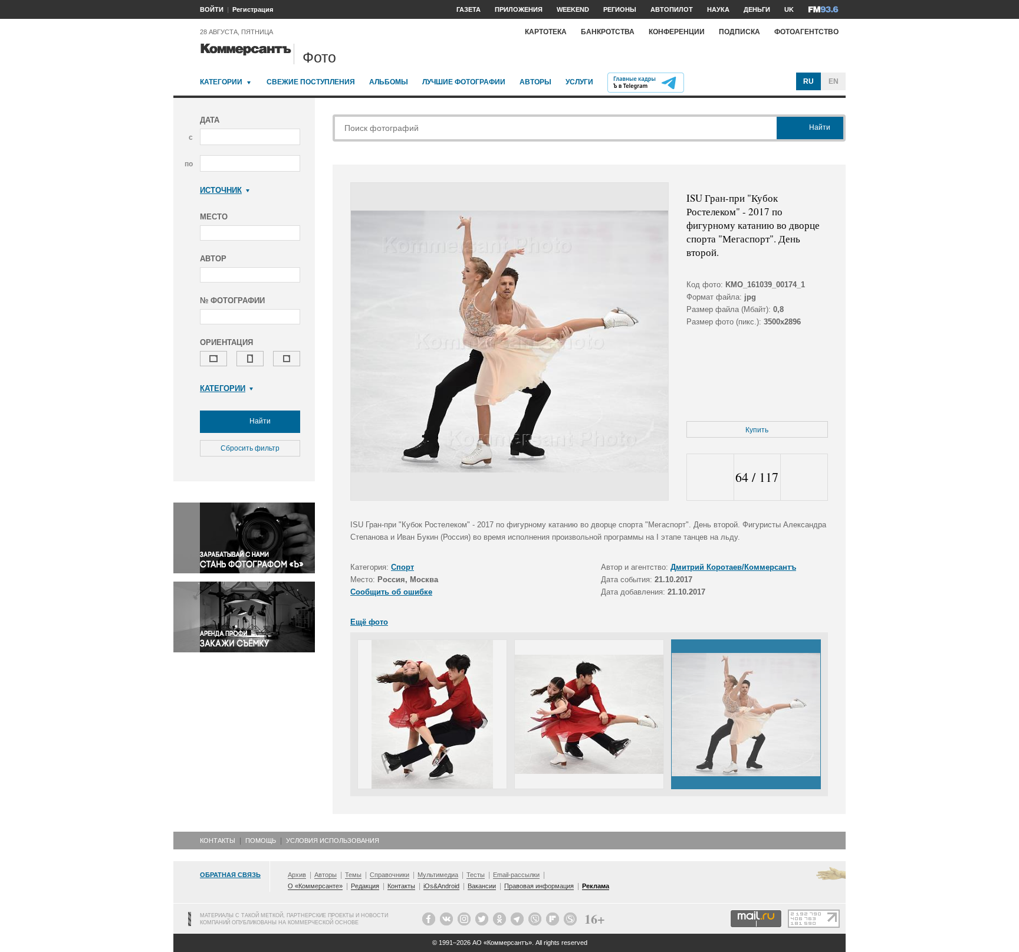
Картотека (546, 32)
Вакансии (482, 885)
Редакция (365, 885)
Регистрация (252, 9)
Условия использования (332, 840)
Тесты (475, 874)
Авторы (535, 82)
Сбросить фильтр (250, 448)
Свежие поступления (311, 82)
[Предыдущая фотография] (710, 477)
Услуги (579, 82)
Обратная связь (230, 874)
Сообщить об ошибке (391, 591)
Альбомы (388, 82)
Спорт (402, 567)
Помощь (260, 840)
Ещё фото (369, 622)
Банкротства (608, 32)
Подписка (739, 32)
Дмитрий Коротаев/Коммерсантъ (733, 567)
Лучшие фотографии (463, 82)
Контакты (217, 840)
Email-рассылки (516, 874)
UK (789, 9)
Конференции (677, 32)
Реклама (595, 885)
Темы (353, 874)
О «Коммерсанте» (315, 885)
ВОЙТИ (211, 9)
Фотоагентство (806, 32)
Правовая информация (539, 885)
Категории (221, 82)
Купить (756, 430)
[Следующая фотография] (804, 477)
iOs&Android (441, 885)
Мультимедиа (438, 874)
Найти (259, 421)
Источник (221, 190)
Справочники (389, 874)
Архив (297, 874)
